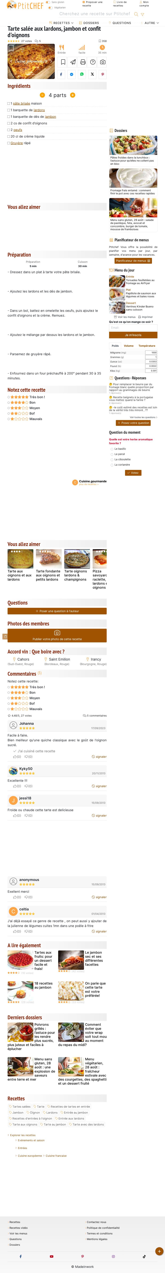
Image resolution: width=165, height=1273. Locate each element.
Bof (32, 413)
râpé (21, 143)
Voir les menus (126, 317)
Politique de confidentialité (103, 1227)
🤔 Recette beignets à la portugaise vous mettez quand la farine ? (131, 399)
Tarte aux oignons (24, 1124)
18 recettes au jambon (43, 985)
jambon (50, 117)
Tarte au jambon (55, 1124)
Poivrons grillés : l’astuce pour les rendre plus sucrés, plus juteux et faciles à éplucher (31, 1037)
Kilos (115, 370)
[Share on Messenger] (72, 74)
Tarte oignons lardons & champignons (75, 575)
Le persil (120, 454)
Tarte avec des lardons (88, 1124)
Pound (115, 366)
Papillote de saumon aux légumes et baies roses (141, 295)
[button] (11, 61)
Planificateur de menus (131, 260)
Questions (121, 23)
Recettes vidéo (19, 1227)
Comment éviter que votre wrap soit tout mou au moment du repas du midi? (82, 1035)
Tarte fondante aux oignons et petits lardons (48, 575)
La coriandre (122, 464)
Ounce (116, 361)
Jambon (18, 1112)
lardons (39, 110)
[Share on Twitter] (92, 74)
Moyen (34, 408)
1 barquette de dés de (33, 117)
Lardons (52, 1112)
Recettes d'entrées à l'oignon (32, 1118)
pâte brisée (21, 103)
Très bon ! (37, 397)
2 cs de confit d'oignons (29, 123)
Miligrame (118, 352)
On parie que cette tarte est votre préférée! (95, 989)
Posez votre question (135, 423)
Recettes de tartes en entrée (70, 1106)
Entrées (22, 1148)
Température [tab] (147, 345)
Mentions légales (97, 1239)
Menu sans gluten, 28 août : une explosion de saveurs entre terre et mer (31, 1069)
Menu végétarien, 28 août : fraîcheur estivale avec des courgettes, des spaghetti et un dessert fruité (82, 1071)
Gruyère (17, 143)
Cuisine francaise (56, 1155)
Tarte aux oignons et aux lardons (20, 575)
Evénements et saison (31, 1140)
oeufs (18, 130)
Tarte (40, 1106)
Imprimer (147, 317)
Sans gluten (58, 2)
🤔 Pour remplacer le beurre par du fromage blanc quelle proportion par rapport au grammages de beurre (131, 387)
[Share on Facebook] (61, 74)
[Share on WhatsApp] (82, 74)
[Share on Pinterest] (103, 74)
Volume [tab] (129, 345)
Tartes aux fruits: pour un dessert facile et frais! (43, 960)
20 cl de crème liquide (28, 136)
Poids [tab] (115, 345)
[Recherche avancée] (142, 14)
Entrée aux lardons (71, 1118)
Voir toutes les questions (142, 417)
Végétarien (60, 7)
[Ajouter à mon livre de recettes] (62, 62)
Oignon (35, 1112)
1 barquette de (28, 110)
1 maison (26, 103)
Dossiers (90, 23)
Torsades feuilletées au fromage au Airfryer (140, 282)
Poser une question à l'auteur (59, 611)
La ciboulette (123, 459)
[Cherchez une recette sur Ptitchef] (136, 14)
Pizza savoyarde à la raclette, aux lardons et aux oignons (104, 579)
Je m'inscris (133, 335)
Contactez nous (96, 1222)
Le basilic (120, 448)
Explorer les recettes (22, 1135)
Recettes (61, 23)
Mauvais (35, 419)
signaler (101, 756)
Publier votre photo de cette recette (57, 639)
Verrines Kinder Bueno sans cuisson (140, 308)
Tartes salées (21, 1106)
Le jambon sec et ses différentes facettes (94, 958)
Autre (149, 23)
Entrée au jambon (76, 1112)
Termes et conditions (99, 1233)
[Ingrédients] (5, 636)
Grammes (117, 357)
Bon (32, 402)
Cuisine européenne (30, 1155)
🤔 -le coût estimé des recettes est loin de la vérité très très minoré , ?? (133, 409)
